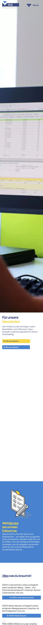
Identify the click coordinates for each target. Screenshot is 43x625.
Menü (36, 5)
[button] (3, 621)
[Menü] (29, 5)
